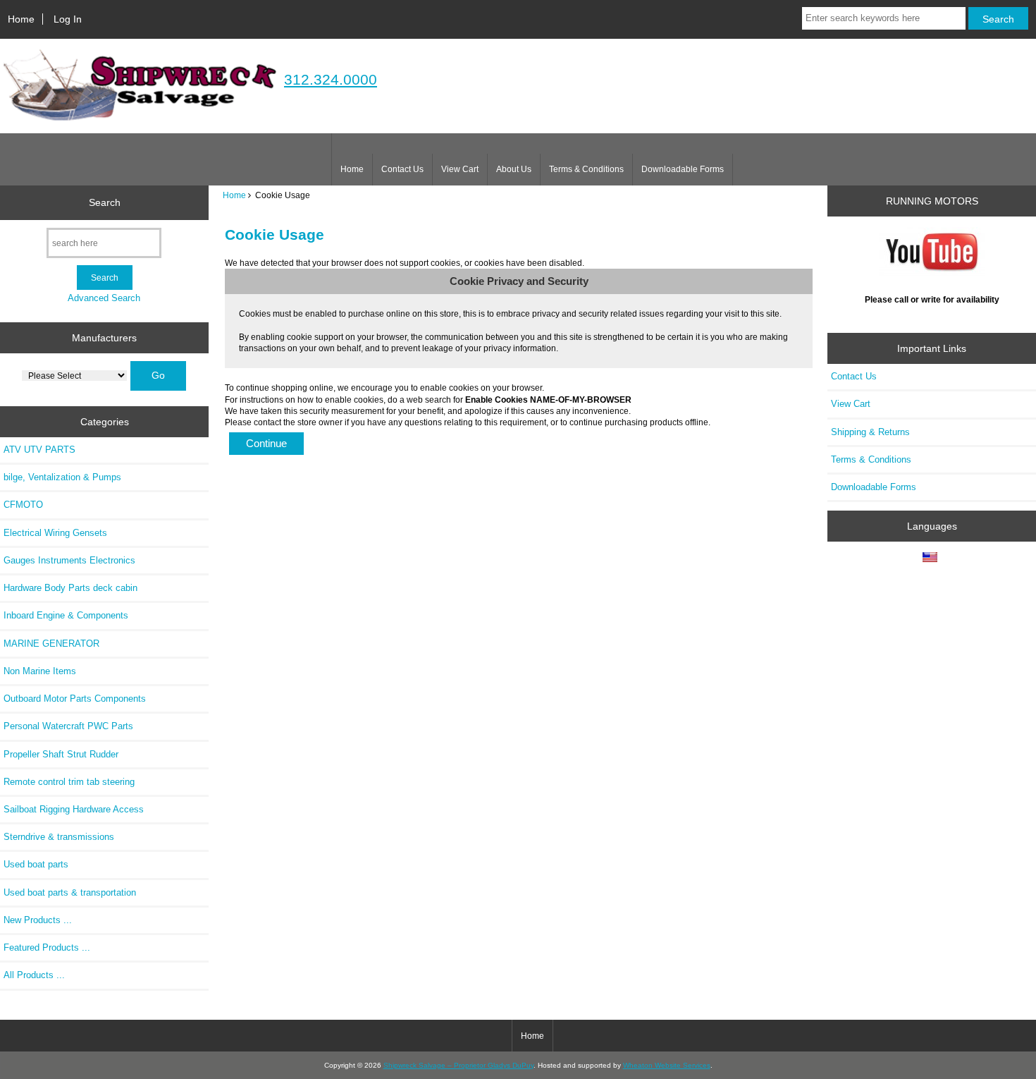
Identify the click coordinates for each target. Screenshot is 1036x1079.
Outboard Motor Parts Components (75, 698)
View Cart (460, 169)
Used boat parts (36, 864)
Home (21, 19)
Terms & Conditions (586, 169)
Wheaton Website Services (666, 1065)
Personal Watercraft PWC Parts (68, 726)
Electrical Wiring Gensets (55, 533)
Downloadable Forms (682, 169)
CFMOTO (23, 504)
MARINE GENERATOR (51, 643)
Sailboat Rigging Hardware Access (74, 809)
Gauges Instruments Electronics (69, 560)
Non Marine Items (40, 671)
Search (105, 202)
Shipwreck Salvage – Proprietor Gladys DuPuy (458, 1065)
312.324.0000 (330, 79)
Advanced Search (104, 298)
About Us (513, 169)
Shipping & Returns (870, 432)
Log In (68, 19)
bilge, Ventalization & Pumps (62, 477)
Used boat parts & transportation (70, 892)
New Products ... (38, 920)
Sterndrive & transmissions (59, 836)
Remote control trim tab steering (69, 781)
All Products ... (34, 975)
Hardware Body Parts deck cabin (70, 588)
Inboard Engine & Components (66, 615)
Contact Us (402, 169)
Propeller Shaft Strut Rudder (61, 754)
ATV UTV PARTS (39, 449)
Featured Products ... (47, 947)
